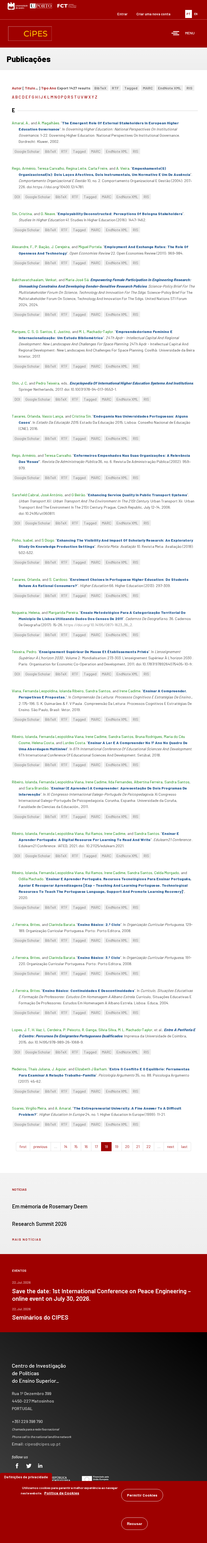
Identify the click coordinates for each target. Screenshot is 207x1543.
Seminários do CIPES (40, 1317)
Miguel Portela (90, 246)
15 (76, 1146)
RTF (115, 88)
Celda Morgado (166, 872)
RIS (189, 88)
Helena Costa (43, 742)
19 (116, 1146)
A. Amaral (63, 1108)
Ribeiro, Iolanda (24, 736)
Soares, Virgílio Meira (29, 1108)
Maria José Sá (77, 279)
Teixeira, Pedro (24, 651)
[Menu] (175, 33)
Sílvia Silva (107, 1029)
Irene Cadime (129, 691)
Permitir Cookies (142, 1495)
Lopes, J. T (21, 1029)
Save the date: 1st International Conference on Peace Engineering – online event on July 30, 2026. (101, 1294)
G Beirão (78, 494)
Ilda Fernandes (120, 782)
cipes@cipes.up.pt (43, 1443)
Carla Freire (97, 168)
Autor (17, 88)
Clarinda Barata (62, 924)
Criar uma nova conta (153, 14)
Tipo (45, 88)
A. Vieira (122, 168)
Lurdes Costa (74, 742)
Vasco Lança (52, 416)
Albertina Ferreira (148, 782)
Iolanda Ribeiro (71, 691)
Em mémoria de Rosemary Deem (49, 1206)
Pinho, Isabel (22, 540)
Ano (52, 88)
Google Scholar (27, 151)
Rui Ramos (93, 833)
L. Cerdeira (52, 1029)
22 (148, 1146)
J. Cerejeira (60, 246)
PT (189, 14)
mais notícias (27, 1239)
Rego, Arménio (24, 168)
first (23, 1146)
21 (138, 1146)
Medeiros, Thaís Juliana (31, 1069)
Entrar (122, 14)
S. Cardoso (58, 579)
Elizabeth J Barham (91, 1069)
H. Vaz (37, 1029)
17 (96, 1146)
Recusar (134, 1524)
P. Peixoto (71, 1029)
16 (86, 1146)
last (184, 1146)
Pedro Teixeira (47, 383)
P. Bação (42, 246)
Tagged (130, 88)
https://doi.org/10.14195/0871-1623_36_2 (98, 624)
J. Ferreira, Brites (26, 924)
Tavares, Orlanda (26, 416)
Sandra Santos (98, 691)
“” (120, 213)
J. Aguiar (59, 1069)
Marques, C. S (23, 331)
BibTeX (100, 88)
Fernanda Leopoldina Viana (61, 736)
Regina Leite (76, 168)
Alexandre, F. (22, 246)
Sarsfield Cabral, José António (37, 494)
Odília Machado (31, 878)
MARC (148, 88)
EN (196, 14)
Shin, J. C (19, 383)
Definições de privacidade (26, 1477)
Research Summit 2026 (39, 1223)
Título (30, 88)
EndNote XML (169, 88)
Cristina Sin (81, 416)
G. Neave (48, 213)
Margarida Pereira (63, 612)
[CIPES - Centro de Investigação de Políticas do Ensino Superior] (30, 33)
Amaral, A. (20, 123)
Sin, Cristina (22, 213)
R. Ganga (89, 1029)
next (170, 1146)
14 (65, 1146)
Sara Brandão (37, 788)
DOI (17, 196)
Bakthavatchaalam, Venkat (34, 279)
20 (127, 1146)
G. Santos (44, 331)
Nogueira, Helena (26, 612)
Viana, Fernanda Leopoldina (34, 691)
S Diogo (48, 540)
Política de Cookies (61, 1493)
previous (40, 1146)
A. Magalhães (48, 123)
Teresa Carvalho (50, 168)
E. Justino (62, 331)
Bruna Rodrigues (148, 736)
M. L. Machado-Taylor (96, 331)
